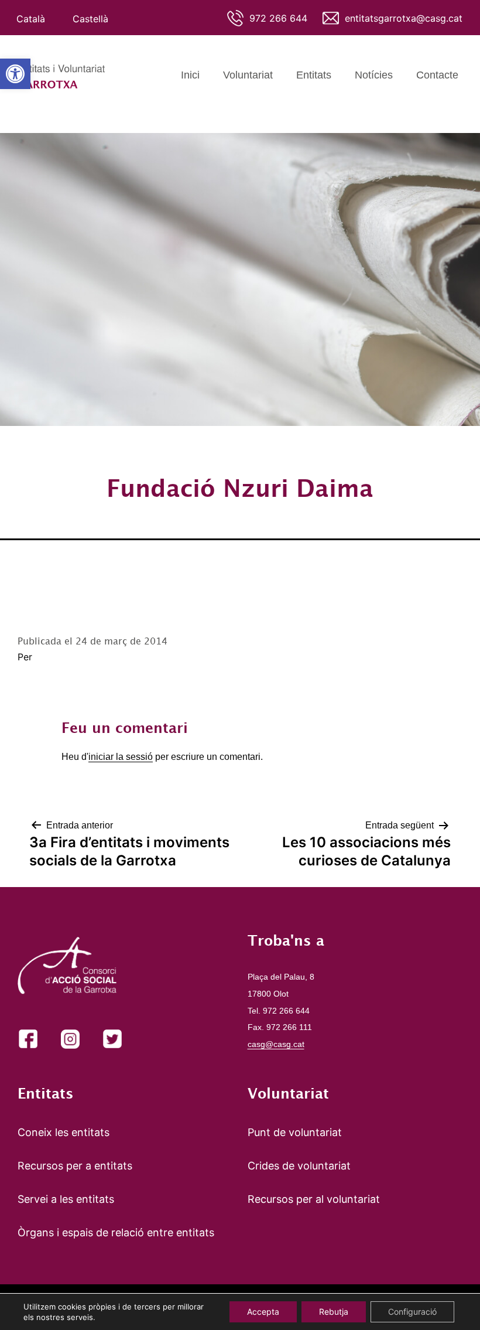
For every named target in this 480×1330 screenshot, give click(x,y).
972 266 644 (278, 18)
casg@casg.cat (276, 1044)
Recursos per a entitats (75, 1166)
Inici (190, 75)
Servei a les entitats (66, 1199)
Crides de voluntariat (299, 1166)
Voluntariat (248, 75)
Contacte (437, 75)
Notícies (374, 75)
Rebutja (333, 1312)
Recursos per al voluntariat (314, 1199)
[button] (15, 74)
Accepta (263, 1312)
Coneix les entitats (63, 1132)
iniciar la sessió (120, 757)
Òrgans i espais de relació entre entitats (116, 1232)
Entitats (313, 75)
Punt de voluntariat (295, 1132)
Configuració (412, 1312)
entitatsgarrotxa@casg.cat (403, 18)
